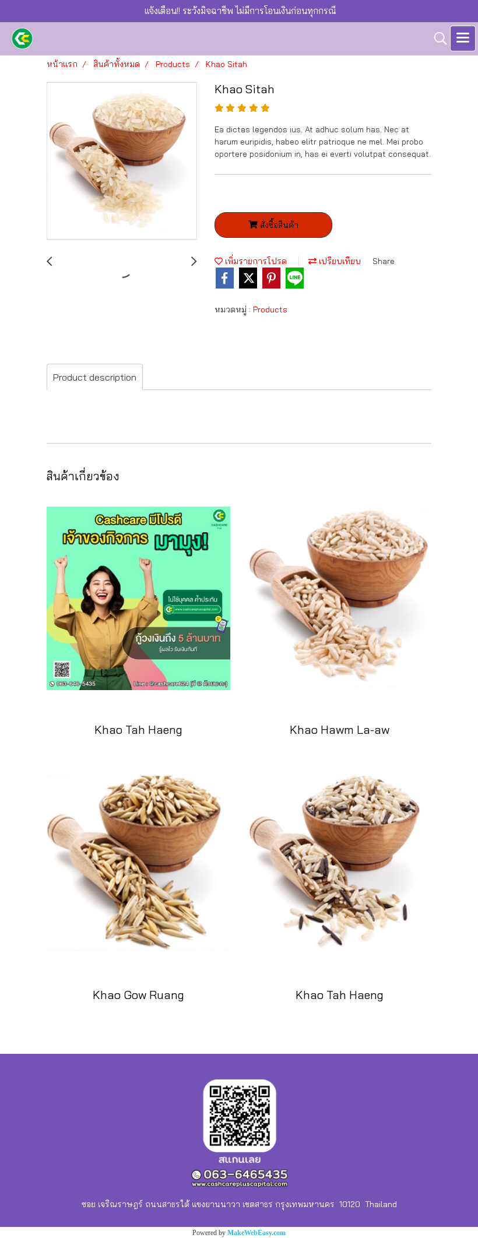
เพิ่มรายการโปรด (255, 261)
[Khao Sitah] (121, 161)
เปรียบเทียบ (339, 261)
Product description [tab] (94, 377)
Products (270, 309)
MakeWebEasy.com (256, 1233)
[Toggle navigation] (463, 38)
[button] (436, 38)
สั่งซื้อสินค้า (278, 225)
